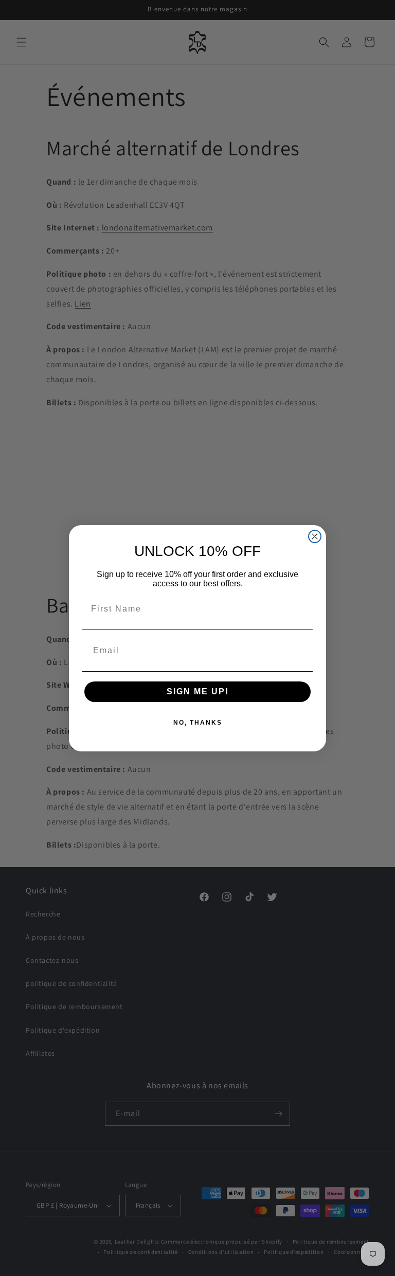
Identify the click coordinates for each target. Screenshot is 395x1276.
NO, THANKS (197, 722)
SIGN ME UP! (198, 691)
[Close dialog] (315, 536)
